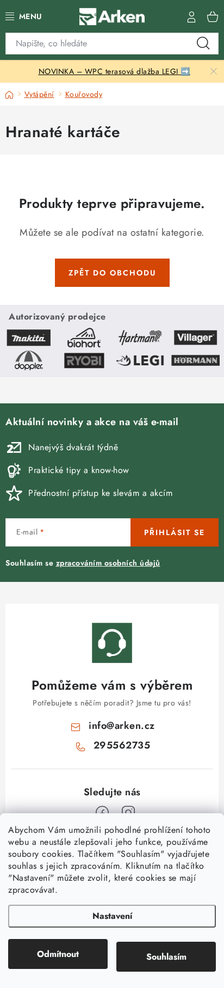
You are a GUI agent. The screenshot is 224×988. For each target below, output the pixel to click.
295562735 (122, 745)
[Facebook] (102, 812)
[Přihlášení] (191, 16)
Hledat (203, 43)
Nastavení (112, 916)
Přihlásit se (174, 532)
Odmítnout (58, 954)
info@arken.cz (122, 726)
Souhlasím (166, 956)
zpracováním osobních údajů (108, 562)
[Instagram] (128, 812)
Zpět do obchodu (112, 272)
